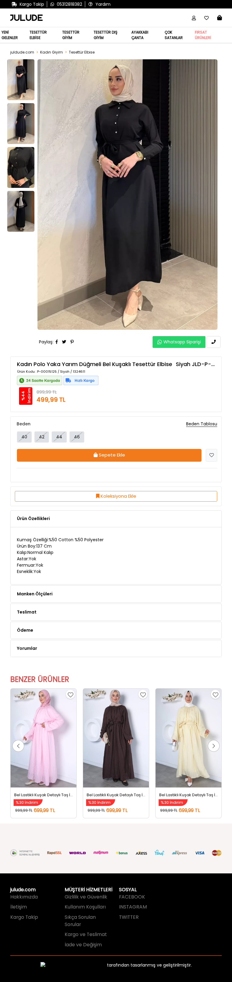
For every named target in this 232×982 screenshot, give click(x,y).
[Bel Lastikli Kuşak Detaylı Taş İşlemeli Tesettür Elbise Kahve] (116, 738)
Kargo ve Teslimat (86, 934)
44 (59, 437)
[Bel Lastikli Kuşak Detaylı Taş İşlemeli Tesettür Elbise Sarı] (188, 738)
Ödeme (25, 630)
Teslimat (27, 612)
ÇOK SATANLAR (174, 35)
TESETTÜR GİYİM (70, 35)
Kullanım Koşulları (85, 906)
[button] (18, 746)
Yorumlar (27, 648)
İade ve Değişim (83, 944)
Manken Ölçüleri (35, 594)
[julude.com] (26, 18)
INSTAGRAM (133, 906)
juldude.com (22, 52)
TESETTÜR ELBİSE (38, 35)
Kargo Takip (24, 917)
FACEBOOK (132, 896)
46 (77, 437)
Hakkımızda (24, 896)
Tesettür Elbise (82, 52)
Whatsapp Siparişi (182, 342)
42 (41, 437)
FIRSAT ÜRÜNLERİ (203, 35)
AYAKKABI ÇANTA (139, 35)
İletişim (18, 906)
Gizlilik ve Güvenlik (86, 896)
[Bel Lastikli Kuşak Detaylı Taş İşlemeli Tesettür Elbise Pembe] (43, 738)
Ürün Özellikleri (33, 519)
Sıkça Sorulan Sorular (80, 921)
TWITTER (129, 917)
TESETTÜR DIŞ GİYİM (106, 35)
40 (24, 437)
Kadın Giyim (51, 52)
